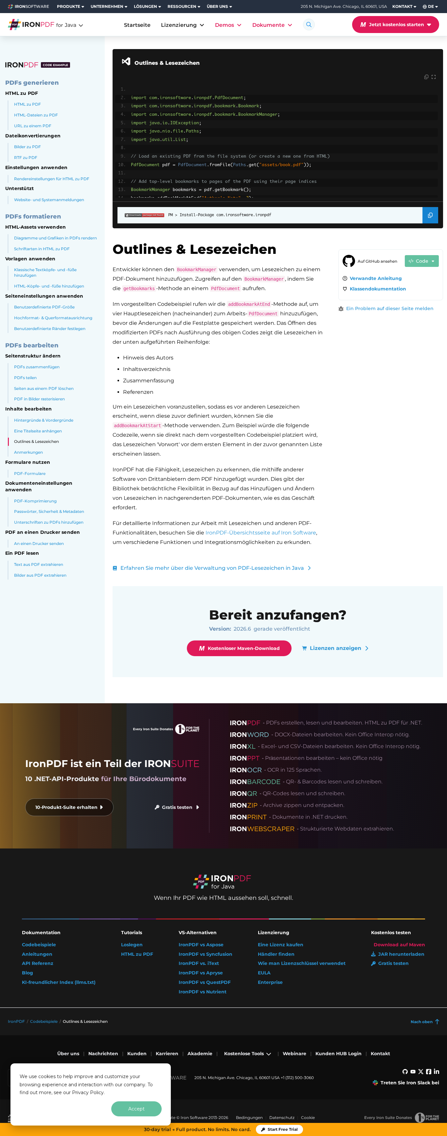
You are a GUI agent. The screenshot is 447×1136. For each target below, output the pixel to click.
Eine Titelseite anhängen (38, 430)
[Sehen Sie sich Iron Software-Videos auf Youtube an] (413, 1072)
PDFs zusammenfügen (37, 366)
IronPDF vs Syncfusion (205, 954)
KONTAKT (402, 6)
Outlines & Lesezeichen (36, 441)
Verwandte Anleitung (376, 278)
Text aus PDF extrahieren (38, 564)
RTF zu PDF (25, 157)
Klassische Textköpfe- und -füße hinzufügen (45, 272)
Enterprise (270, 982)
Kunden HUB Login (338, 1054)
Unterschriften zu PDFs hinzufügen (48, 522)
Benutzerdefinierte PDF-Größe (44, 307)
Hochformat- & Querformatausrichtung (53, 317)
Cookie (308, 1117)
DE (431, 6)
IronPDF (16, 1021)
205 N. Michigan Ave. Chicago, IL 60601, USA (344, 6)
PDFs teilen (25, 377)
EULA (264, 973)
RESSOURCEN (182, 6)
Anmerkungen (28, 452)
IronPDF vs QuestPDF (205, 982)
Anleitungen (37, 954)
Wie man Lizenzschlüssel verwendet (302, 963)
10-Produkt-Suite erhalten (66, 807)
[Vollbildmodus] (433, 77)
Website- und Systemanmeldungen (49, 199)
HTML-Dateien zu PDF (36, 115)
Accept (136, 1109)
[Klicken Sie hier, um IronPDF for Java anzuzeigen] (41, 24)
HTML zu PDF (27, 104)
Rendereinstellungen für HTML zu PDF (51, 178)
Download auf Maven (399, 945)
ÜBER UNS (217, 6)
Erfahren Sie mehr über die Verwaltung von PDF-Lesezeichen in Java (212, 568)
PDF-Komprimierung (35, 500)
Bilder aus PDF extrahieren (40, 575)
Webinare (294, 1054)
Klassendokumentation (378, 289)
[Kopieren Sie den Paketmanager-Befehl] (430, 215)
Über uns (68, 1054)
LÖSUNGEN (145, 6)
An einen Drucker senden (39, 543)
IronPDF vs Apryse (201, 973)
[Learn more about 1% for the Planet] (401, 1117)
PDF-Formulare (29, 473)
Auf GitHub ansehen (377, 261)
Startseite (137, 25)
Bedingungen (249, 1117)
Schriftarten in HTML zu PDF (42, 248)
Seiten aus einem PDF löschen (44, 388)
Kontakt (380, 1054)
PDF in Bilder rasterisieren (39, 398)
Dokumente (268, 25)
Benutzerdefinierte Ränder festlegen (49, 328)
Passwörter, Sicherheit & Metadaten (49, 511)
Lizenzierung (179, 25)
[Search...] (309, 24)
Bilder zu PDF (27, 146)
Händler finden (276, 954)
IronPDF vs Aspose (201, 945)
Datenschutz (282, 1117)
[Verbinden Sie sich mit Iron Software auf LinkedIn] (436, 1072)
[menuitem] (71, 6)
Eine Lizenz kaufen (280, 945)
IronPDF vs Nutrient (202, 992)
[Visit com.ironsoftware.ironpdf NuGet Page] (140, 215)
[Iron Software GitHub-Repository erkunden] (405, 1072)
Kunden (137, 1054)
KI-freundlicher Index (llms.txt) (59, 982)
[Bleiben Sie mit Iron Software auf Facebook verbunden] (428, 1072)
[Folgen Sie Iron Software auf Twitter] (420, 1072)
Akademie (200, 1054)
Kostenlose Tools (244, 1054)
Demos (224, 25)
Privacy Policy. (88, 1092)
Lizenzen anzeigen (335, 648)
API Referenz (37, 963)
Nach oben (422, 1021)
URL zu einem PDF (32, 125)
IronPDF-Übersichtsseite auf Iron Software (261, 533)
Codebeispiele (39, 945)
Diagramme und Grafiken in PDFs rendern (55, 238)
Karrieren (167, 1054)
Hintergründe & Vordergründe (43, 420)
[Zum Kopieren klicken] (426, 77)
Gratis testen (177, 807)
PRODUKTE (68, 6)
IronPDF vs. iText (199, 963)
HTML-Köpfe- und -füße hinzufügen (49, 286)
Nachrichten (103, 1054)
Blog (27, 973)
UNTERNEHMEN (107, 6)
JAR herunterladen (401, 954)
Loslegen (132, 945)
